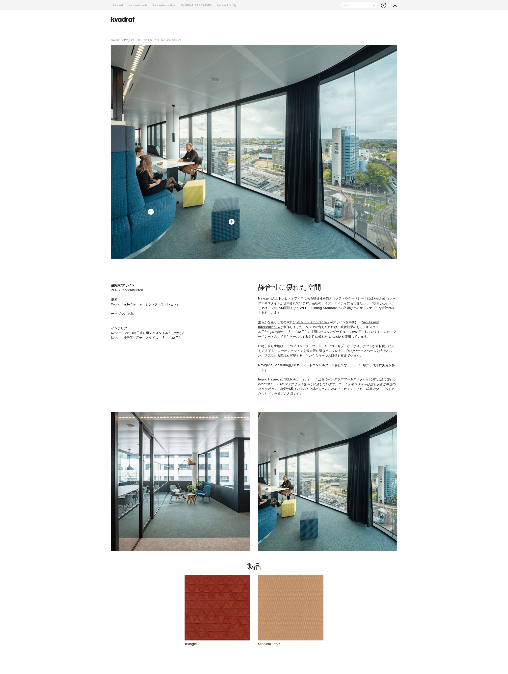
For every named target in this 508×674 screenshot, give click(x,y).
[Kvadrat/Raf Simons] (196, 5)
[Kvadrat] (118, 5)
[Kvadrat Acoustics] (164, 5)
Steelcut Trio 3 (269, 644)
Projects (129, 40)
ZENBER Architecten (312, 322)
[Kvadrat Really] (227, 5)
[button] (151, 212)
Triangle (178, 333)
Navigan (264, 298)
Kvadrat (115, 40)
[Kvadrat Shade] (138, 5)
